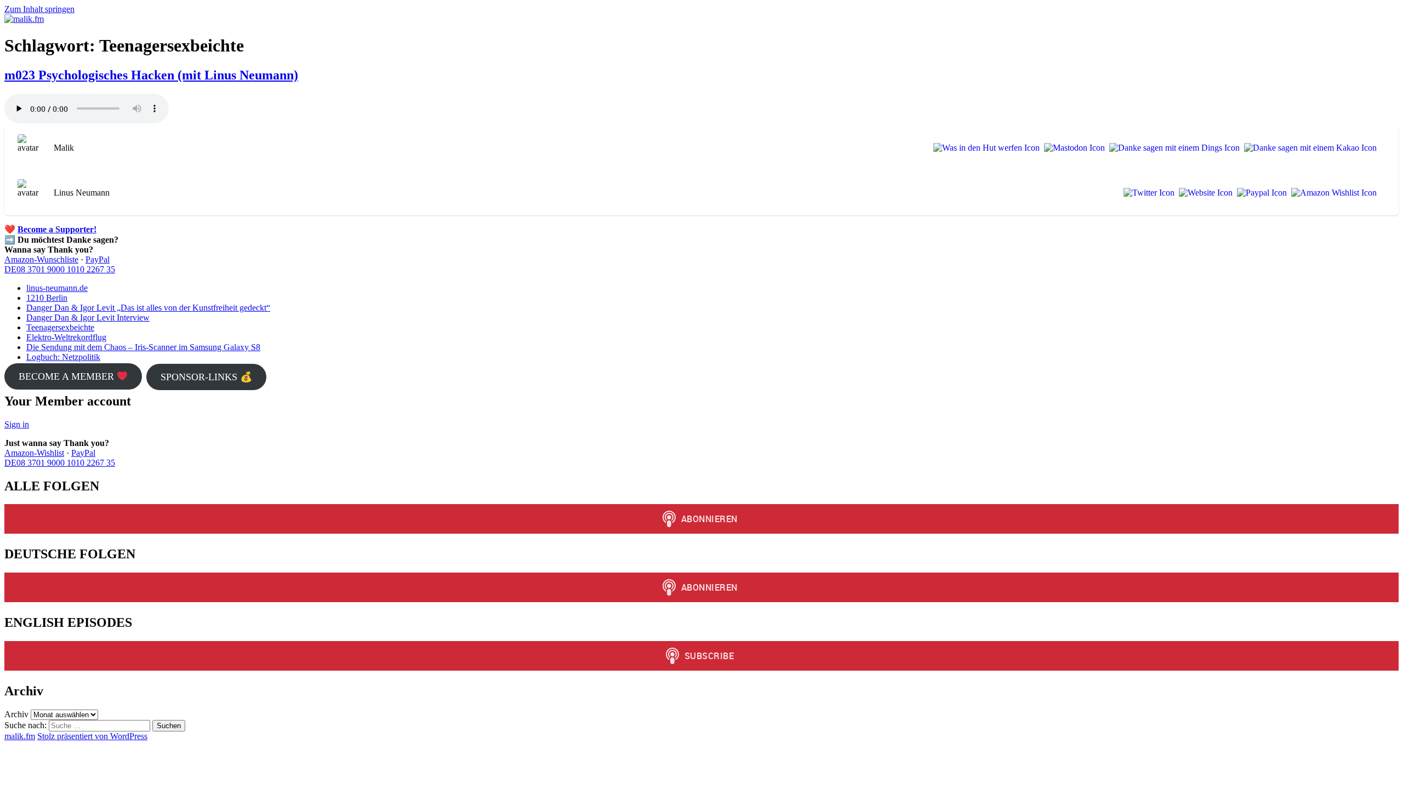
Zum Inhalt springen (39, 9)
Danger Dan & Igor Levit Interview (88, 317)
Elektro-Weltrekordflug (66, 337)
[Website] (1203, 193)
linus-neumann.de (57, 288)
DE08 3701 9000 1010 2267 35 (59, 269)
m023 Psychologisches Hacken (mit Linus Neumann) (151, 75)
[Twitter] (1146, 193)
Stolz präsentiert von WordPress (92, 736)
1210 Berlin (46, 297)
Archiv (16, 714)
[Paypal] (1260, 193)
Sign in (16, 424)
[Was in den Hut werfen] (984, 148)
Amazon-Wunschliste (41, 259)
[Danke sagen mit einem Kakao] (1308, 148)
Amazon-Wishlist (34, 453)
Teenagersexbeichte (60, 327)
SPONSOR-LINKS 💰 (206, 376)
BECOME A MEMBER (68, 376)
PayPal (97, 259)
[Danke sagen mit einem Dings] (1172, 148)
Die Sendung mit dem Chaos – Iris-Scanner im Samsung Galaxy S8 (143, 347)
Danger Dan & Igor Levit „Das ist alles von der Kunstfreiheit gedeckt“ (148, 307)
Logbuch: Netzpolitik (63, 357)
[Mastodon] (1072, 148)
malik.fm (19, 736)
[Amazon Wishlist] (1332, 193)
